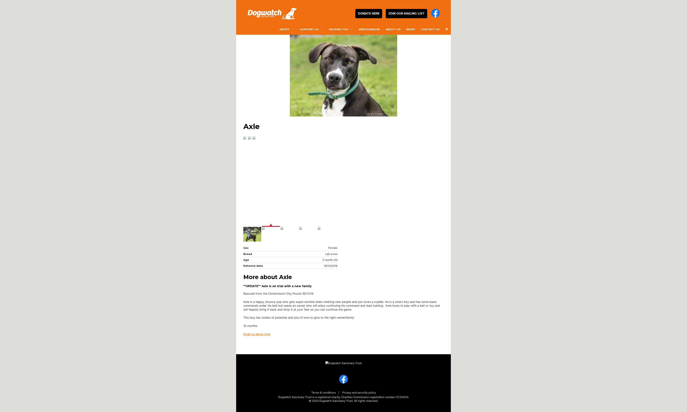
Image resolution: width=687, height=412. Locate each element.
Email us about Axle (256, 334)
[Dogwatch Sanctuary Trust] (343, 361)
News (410, 29)
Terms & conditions (323, 392)
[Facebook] (435, 13)
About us (393, 29)
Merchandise (369, 29)
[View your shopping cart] (446, 29)
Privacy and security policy (359, 392)
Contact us (430, 29)
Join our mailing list (406, 13)
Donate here (368, 13)
